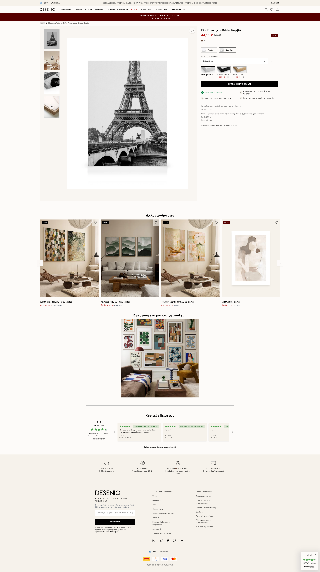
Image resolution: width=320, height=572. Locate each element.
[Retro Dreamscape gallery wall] (160, 358)
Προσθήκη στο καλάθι (239, 84)
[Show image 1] (52, 39)
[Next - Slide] (280, 72)
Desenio (167, 565)
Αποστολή (115, 521)
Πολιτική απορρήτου (204, 516)
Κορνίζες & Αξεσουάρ (118, 9)
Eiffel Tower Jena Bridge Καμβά (76, 23)
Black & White (54, 23)
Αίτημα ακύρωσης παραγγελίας (203, 521)
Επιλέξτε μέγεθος (210, 56)
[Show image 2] (52, 60)
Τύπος (155, 496)
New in (79, 9)
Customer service (203, 496)
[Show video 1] (52, 107)
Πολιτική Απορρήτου (110, 532)
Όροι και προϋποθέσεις (206, 507)
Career (155, 505)
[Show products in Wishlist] (271, 10)
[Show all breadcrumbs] (42, 23)
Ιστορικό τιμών (207, 120)
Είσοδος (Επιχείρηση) (161, 533)
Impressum (157, 500)
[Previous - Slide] (199, 72)
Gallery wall (146, 9)
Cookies (199, 512)
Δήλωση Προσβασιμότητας (163, 513)
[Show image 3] (52, 83)
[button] (273, 61)
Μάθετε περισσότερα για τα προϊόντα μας (219, 125)
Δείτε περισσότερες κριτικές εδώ (160, 447)
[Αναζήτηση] (266, 9)
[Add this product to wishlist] (192, 31)
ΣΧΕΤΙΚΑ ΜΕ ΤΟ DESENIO (163, 492)
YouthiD (155, 518)
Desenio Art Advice (204, 492)
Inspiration (161, 9)
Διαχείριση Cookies (204, 527)
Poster (88, 9)
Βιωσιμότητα (158, 509)
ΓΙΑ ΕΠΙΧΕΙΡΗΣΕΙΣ (177, 9)
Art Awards (157, 529)
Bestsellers (66, 9)
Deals (134, 9)
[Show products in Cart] (277, 10)
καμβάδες (100, 9)
